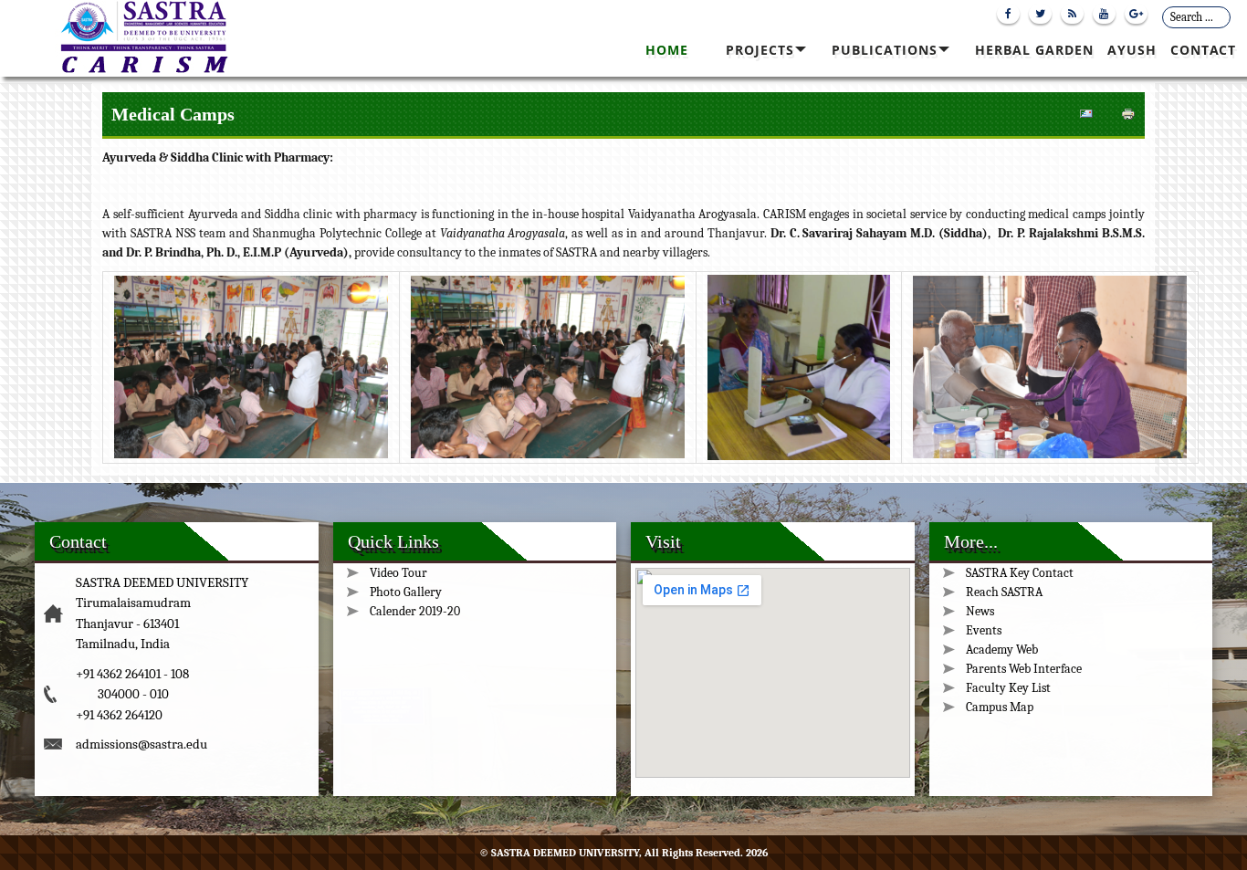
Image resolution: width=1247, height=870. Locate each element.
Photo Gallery (406, 592)
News (980, 611)
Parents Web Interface (1024, 668)
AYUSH (1132, 49)
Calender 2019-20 (415, 611)
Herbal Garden (1034, 49)
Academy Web (1002, 649)
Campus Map (999, 707)
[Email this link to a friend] (1086, 118)
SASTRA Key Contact (1020, 573)
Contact (1203, 49)
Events (983, 630)
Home (666, 49)
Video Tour (398, 573)
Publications (885, 49)
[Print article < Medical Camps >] (1128, 118)
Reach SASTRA (1004, 592)
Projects (760, 49)
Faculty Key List (1008, 688)
